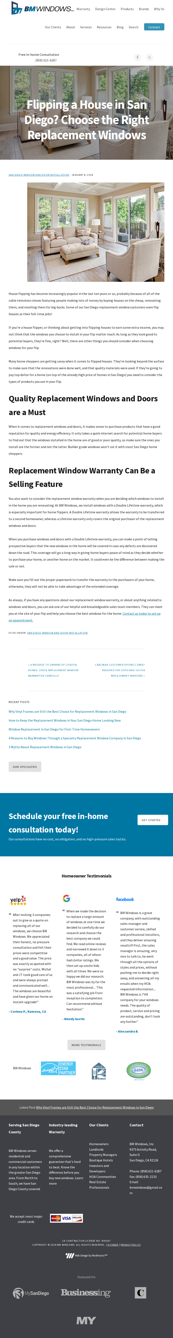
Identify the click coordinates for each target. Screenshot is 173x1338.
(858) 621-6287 (46, 60)
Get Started (151, 820)
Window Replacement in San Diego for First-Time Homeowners (54, 729)
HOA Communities (102, 1176)
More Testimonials (86, 1045)
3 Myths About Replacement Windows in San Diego (45, 747)
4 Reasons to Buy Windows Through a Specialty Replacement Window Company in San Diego (75, 738)
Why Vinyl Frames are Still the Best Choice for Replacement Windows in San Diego (67, 711)
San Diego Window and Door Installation (39, 174)
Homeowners (99, 1144)
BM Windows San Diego (42, 8)
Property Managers (103, 1155)
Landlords (96, 1149)
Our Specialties (25, 767)
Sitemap (112, 1244)
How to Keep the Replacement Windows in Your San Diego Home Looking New (65, 720)
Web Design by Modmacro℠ (90, 1255)
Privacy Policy (131, 1244)
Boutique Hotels (101, 1160)
